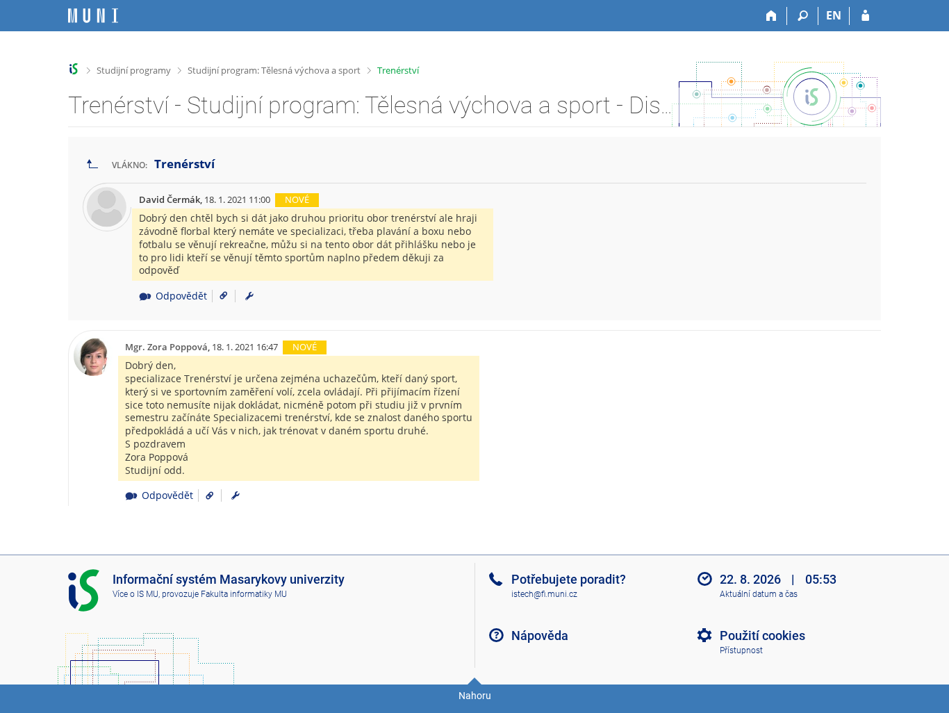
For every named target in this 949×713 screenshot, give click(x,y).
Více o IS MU (135, 594)
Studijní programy (134, 70)
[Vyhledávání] (802, 16)
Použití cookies (762, 635)
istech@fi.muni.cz (544, 594)
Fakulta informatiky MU (244, 594)
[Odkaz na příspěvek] (218, 295)
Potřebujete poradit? (568, 579)
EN (833, 15)
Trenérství (398, 70)
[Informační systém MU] (74, 69)
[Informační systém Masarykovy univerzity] (93, 15)
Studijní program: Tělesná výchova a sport (274, 70)
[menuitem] (249, 296)
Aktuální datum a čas (759, 594)
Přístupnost (741, 650)
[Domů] (771, 16)
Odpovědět (181, 295)
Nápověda (539, 635)
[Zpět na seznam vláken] (92, 164)
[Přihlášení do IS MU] (865, 16)
